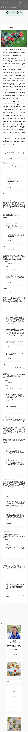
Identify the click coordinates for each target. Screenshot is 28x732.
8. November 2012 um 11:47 (11, 545)
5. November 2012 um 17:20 (8, 163)
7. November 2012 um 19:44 (8, 479)
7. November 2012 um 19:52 (11, 498)
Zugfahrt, (4, 117)
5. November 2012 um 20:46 (11, 223)
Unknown (5, 561)
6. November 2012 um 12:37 (8, 247)
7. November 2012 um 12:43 (8, 417)
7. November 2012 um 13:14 (11, 386)
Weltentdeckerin (6, 416)
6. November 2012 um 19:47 (8, 289)
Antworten (9, 174)
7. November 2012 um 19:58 (11, 512)
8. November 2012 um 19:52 (8, 563)
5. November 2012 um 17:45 (11, 178)
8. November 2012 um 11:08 (8, 531)
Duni (4, 364)
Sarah (7, 176)
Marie (4, 162)
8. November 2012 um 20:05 (11, 582)
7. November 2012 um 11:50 (8, 365)
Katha (4, 246)
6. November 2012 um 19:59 (11, 315)
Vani (4, 193)
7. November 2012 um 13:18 (11, 448)
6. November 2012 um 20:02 (11, 267)
